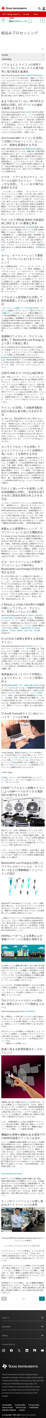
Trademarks (33, 1407)
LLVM (3, 777)
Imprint (22, 1410)
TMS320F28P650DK (34, 75)
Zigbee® (4, 631)
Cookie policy (20, 1405)
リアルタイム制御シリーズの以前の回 (20, 308)
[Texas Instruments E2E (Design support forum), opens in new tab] (34, 1351)
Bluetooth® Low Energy (30, 628)
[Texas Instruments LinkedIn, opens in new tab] (26, 1351)
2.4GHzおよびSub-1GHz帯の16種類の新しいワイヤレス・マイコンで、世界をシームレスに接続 (22, 608)
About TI (5, 1318)
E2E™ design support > (11, 14)
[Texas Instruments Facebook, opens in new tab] (11, 1351)
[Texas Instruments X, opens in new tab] (19, 1351)
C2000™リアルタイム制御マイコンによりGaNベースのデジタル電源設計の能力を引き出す (22, 791)
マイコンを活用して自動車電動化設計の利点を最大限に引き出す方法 (21, 411)
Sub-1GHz (28, 631)
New (42, 20)
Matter (19, 631)
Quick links (6, 1327)
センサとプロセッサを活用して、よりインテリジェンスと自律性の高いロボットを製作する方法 (22, 450)
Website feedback (9, 1410)
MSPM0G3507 (31, 149)
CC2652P (38, 615)
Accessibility (7, 1405)
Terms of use (21, 1407)
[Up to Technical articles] (8, 20)
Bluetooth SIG (6, 357)
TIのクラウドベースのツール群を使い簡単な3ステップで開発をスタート (22, 1004)
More (36, 14)
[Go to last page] (23, 1298)
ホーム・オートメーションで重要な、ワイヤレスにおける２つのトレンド (22, 259)
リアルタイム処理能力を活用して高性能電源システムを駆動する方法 (22, 301)
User (44, 8)
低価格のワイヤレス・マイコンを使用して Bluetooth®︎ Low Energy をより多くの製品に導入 (23, 340)
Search (39, 8)
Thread (12, 631)
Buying (5, 1335)
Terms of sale (7, 1407)
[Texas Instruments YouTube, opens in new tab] (42, 1351)
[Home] (14, 8)
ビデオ (30, 1159)
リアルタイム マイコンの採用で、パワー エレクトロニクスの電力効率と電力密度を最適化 (22, 68)
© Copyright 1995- (11, 1415)
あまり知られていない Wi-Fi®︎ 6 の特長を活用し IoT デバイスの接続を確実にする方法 (22, 105)
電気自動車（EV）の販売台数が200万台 (25, 685)
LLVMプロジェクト (26, 757)
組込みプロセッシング (19, 33)
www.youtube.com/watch (11, 1174)
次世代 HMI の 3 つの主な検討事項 (22, 373)
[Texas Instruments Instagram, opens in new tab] (3, 1351)
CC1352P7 (30, 615)
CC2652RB (30, 227)
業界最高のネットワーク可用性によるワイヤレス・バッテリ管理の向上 (22, 678)
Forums (26, 14)
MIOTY (12, 618)
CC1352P (5, 618)
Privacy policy (33, 1405)
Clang (14, 762)
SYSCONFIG (30, 1011)
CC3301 (29, 112)
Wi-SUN (37, 631)
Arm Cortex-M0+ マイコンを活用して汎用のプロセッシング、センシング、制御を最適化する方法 (22, 141)
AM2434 (29, 646)
